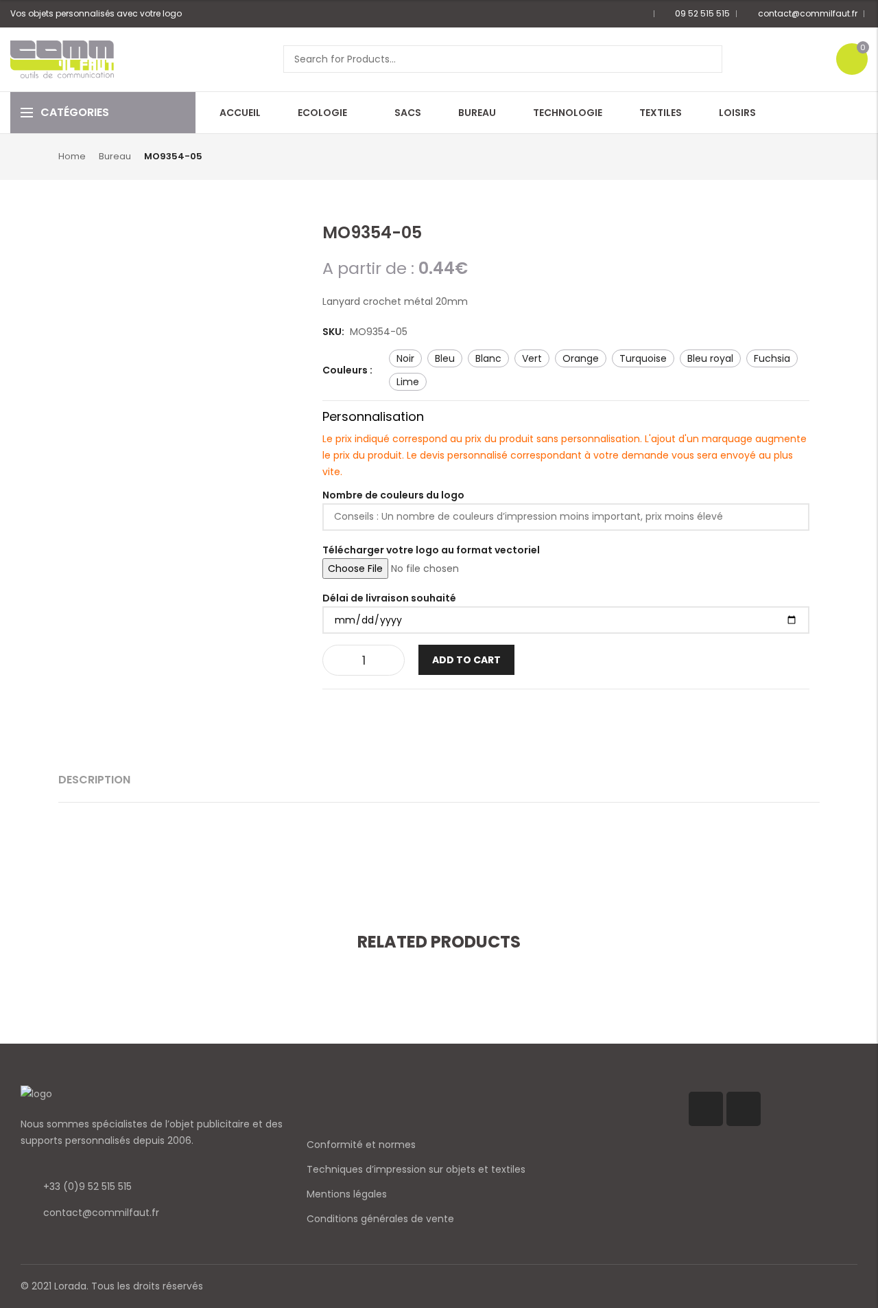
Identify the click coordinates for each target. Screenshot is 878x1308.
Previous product (789, 156)
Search (707, 59)
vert (532, 358)
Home (72, 156)
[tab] (94, 780)
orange (580, 358)
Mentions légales (347, 1194)
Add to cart (466, 660)
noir (405, 358)
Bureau (115, 156)
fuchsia (772, 358)
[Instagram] (743, 1109)
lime (407, 382)
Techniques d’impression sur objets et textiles (416, 1169)
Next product (811, 156)
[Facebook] (706, 1109)
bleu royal (710, 358)
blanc (488, 358)
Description (94, 780)
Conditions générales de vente (380, 1219)
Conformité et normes (361, 1144)
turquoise (643, 358)
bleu (445, 358)
